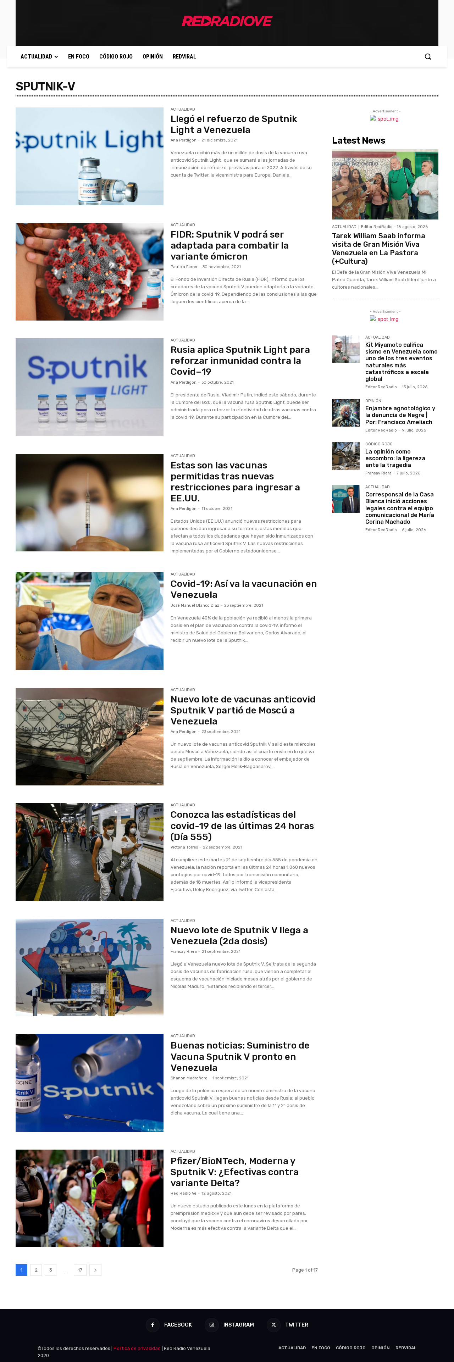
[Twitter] (274, 1325)
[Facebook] (153, 1325)
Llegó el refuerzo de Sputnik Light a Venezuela (234, 124)
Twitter (296, 1325)
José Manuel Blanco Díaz (195, 605)
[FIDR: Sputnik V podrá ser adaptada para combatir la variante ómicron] (90, 272)
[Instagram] (211, 1325)
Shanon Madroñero (189, 1078)
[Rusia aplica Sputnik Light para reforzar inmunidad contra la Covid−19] (90, 387)
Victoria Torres (184, 847)
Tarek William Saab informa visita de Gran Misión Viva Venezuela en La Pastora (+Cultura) (378, 249)
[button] (427, 56)
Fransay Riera (184, 951)
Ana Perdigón (183, 140)
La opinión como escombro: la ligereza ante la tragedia (395, 458)
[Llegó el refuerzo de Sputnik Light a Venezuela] (90, 156)
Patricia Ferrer (184, 267)
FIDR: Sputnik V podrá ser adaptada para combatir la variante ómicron (230, 245)
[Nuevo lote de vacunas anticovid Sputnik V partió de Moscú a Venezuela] (90, 737)
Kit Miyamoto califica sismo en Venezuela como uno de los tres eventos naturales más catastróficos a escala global (401, 361)
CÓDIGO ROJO (379, 444)
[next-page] (95, 1270)
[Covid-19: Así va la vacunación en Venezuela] (90, 621)
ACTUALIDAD (183, 109)
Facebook (178, 1325)
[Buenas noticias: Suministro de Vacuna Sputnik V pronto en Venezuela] (90, 1083)
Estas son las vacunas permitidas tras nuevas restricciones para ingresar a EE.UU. (235, 482)
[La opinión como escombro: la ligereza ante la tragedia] (346, 456)
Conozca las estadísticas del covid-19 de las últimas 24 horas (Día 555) (242, 825)
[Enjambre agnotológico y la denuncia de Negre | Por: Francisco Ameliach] (346, 413)
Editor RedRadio (377, 226)
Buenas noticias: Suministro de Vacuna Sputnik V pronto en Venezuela (240, 1056)
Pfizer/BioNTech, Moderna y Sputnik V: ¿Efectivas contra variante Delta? (235, 1172)
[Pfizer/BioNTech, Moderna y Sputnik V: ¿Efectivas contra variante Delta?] (90, 1198)
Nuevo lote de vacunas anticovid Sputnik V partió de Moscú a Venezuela (243, 710)
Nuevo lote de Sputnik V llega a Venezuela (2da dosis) (239, 936)
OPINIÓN (373, 401)
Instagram (238, 1325)
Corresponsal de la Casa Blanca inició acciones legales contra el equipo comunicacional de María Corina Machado (399, 508)
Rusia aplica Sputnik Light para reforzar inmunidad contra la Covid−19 (240, 360)
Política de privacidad (137, 1348)
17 (80, 1270)
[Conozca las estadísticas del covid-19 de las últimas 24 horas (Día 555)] (90, 852)
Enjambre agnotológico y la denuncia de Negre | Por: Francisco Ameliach (400, 415)
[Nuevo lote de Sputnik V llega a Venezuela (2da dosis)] (90, 968)
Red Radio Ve (183, 1193)
